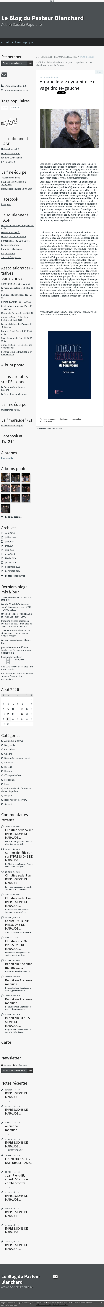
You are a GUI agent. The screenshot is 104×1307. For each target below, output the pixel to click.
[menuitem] (6, 42)
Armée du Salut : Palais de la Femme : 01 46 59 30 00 (14, 318)
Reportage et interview (15, 799)
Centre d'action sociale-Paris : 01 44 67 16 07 (16, 307)
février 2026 (10, 558)
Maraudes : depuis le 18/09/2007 (16, 188)
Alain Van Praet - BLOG (15, 616)
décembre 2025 (12, 566)
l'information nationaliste (11, 678)
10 (8, 709)
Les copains (9, 779)
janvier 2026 (10, 562)
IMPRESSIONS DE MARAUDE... (16, 836)
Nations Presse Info (10, 149)
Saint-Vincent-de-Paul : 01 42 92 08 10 (16, 339)
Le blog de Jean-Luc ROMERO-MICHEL (16, 625)
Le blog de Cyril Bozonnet (13, 236)
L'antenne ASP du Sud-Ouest (15, 240)
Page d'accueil (87, 56)
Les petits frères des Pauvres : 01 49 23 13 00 (16, 325)
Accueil (5, 42)
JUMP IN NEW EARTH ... (12, 597)
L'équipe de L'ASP (13, 775)
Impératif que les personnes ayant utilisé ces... (15, 622)
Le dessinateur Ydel (10, 153)
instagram (6, 204)
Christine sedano (16, 830)
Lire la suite (7, 458)
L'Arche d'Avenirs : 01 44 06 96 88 (16, 301)
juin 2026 (9, 541)
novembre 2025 (12, 571)
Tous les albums (13, 516)
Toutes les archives (15, 575)
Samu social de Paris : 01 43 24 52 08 (16, 296)
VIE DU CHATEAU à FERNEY (15, 635)
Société (8, 804)
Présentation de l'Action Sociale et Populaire (16, 790)
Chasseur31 (13, 921)
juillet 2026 (10, 537)
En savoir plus (12, 1305)
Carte (6, 1042)
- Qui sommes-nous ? (11, 177)
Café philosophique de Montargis (16, 651)
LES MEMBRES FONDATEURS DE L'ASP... (18, 1161)
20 (22, 714)
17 (8, 714)
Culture (8, 753)
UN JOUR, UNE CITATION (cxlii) (16, 613)
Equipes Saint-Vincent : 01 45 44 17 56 (16, 332)
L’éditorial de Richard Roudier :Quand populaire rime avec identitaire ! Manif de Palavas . (65, 64)
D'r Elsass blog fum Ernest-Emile (17, 668)
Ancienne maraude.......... (18, 982)
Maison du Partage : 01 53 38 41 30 (17, 312)
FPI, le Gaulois (8, 161)
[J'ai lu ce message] (101, 1303)
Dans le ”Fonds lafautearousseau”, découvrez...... (15, 606)
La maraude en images (12, 425)
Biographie (9, 745)
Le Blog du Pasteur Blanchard (42, 18)
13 (22, 709)
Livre (6, 784)
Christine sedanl (16, 875)
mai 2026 (9, 545)
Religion (8, 795)
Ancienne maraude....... (18, 966)
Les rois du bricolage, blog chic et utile (17, 227)
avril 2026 (9, 550)
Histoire (8, 766)
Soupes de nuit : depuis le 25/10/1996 (13, 183)
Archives (16, 42)
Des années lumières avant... (17, 758)
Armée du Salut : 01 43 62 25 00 (15, 283)
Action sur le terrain (13, 740)
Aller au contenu (8, 4)
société (15, 107)
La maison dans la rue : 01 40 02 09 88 (17, 289)
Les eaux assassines (10, 640)
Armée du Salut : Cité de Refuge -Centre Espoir (17, 346)
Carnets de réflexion (18, 853)
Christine (11, 941)
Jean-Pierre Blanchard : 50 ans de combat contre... (16, 1179)
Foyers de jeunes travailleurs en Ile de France (16, 353)
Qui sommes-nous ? (10, 409)
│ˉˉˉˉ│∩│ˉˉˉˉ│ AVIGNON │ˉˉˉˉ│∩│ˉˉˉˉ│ (12, 661)
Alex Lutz (5, 666)
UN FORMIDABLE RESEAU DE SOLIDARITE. (56, 56)
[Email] (4, 74)
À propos (28, 42)
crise (5, 107)
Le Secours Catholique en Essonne (13, 388)
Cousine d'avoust (9, 656)
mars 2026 (10, 554)
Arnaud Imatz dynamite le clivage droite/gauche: (69, 85)
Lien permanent (49, 419)
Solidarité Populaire (11, 257)
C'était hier (9, 749)
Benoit (9, 964)
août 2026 (9, 533)
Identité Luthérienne (11, 157)
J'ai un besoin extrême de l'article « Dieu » (16, 632)
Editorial (8, 762)
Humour (8, 771)
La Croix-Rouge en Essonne (14, 394)
